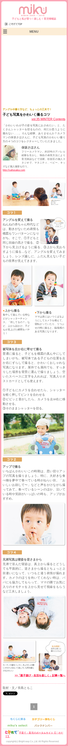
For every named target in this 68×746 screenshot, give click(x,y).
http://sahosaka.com (14, 170)
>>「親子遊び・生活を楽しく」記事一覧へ (40, 675)
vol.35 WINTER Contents (48, 119)
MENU (34, 31)
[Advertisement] (34, 71)
